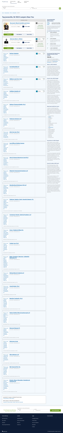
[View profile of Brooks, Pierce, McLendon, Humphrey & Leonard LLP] (6, 384)
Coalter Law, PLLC (14, 243)
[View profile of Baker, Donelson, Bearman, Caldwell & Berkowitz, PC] (6, 261)
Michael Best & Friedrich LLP (17, 273)
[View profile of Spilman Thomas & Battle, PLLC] (6, 108)
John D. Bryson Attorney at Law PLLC (19, 157)
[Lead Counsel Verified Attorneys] (49, 23)
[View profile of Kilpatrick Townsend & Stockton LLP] (6, 174)
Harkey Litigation (14, 53)
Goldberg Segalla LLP (15, 91)
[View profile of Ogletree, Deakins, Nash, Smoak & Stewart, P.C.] (6, 204)
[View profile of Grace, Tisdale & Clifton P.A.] (6, 233)
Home (3, 12)
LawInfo (18, 415)
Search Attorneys (55, 410)
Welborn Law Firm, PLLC (16, 79)
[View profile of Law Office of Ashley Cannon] (6, 147)
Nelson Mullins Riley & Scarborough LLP (20, 312)
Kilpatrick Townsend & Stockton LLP (19, 170)
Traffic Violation (11, 398)
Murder (49, 116)
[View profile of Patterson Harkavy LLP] (6, 122)
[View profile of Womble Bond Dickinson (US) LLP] (6, 189)
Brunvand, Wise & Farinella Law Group (20, 23)
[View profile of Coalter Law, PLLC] (6, 246)
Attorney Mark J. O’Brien (16, 39)
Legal (33, 415)
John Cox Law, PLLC (15, 132)
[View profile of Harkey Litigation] (6, 57)
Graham (14, 402)
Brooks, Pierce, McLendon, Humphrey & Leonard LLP (20, 380)
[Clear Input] (29, 8)
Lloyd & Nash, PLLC (14, 286)
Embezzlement (50, 127)
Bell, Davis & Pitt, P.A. (15, 367)
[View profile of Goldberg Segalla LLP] (6, 94)
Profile (29, 34)
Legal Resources (19, 2)
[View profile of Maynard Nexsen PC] (6, 331)
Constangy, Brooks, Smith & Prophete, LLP (20, 214)
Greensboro (5, 402)
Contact (9, 34)
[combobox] (16, 8)
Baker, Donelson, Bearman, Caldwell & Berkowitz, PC (19, 257)
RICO (11, 12)
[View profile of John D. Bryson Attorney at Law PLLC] (6, 161)
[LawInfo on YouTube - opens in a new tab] (56, 418)
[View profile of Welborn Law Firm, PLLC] (6, 82)
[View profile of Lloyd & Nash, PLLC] (6, 289)
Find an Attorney (5, 415)
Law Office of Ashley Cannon (17, 143)
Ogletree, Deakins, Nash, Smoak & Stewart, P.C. (22, 199)
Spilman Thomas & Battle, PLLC (18, 104)
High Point (17, 402)
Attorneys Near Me (13, 2)
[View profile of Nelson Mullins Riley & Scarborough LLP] (6, 317)
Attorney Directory (7, 12)
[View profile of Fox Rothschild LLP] (6, 69)
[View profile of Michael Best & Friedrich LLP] (6, 276)
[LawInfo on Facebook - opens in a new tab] (48, 418)
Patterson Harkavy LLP (15, 118)
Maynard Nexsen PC (15, 328)
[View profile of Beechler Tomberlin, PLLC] (6, 302)
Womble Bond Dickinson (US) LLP (18, 185)
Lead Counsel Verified (26, 2)
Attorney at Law (14, 341)
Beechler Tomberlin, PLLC (16, 298)
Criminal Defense (6, 398)
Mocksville (21, 402)
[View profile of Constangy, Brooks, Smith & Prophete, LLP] (6, 219)
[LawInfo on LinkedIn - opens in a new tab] (60, 418)
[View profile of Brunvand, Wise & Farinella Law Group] (6, 26)
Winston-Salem (10, 402)
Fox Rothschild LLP (14, 66)
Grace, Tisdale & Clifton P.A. (16, 230)
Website (19, 34)
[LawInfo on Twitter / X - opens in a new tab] (52, 418)
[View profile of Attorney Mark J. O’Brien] (6, 40)
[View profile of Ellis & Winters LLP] (6, 357)
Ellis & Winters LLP (14, 354)
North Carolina (14, 12)
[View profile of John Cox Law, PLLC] (6, 134)
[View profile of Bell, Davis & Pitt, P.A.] (6, 370)
